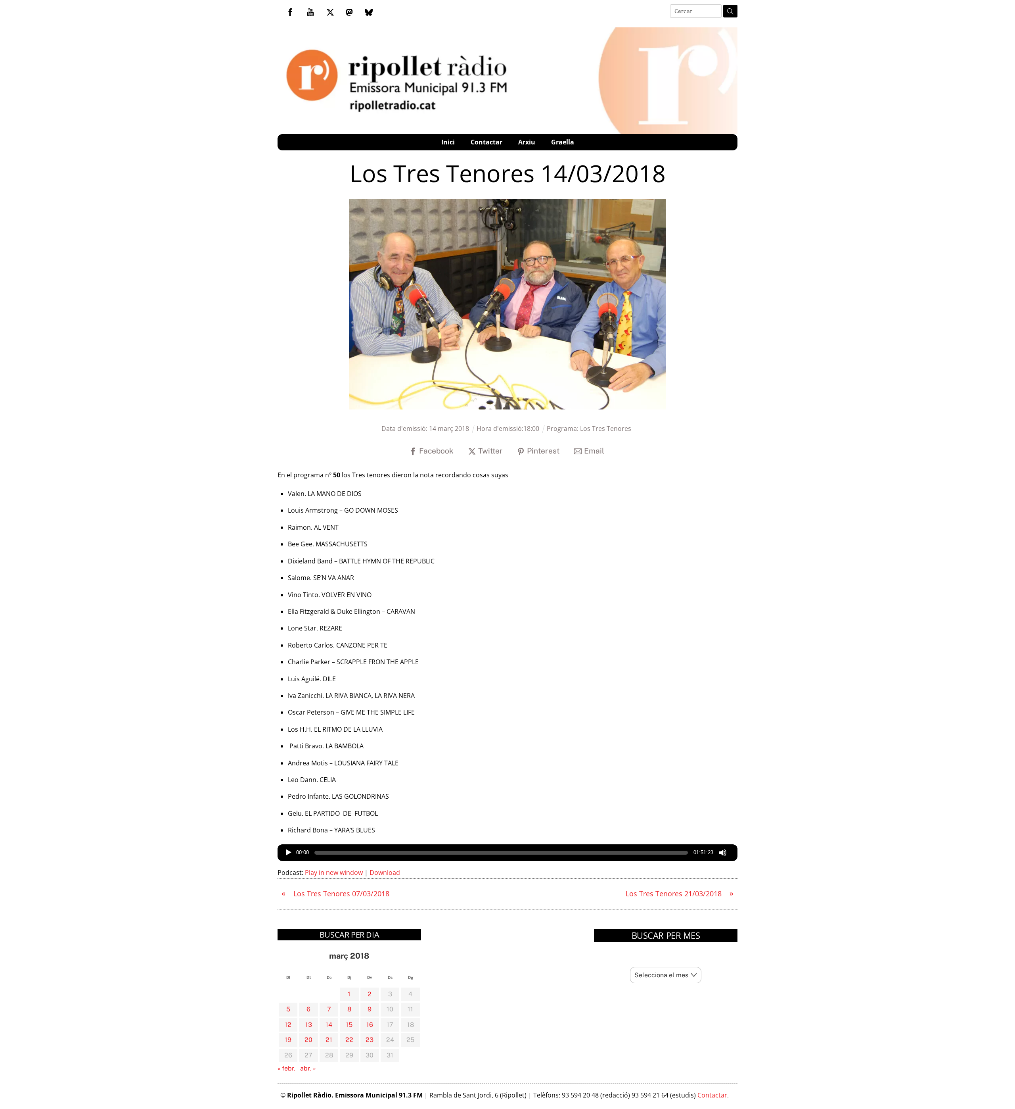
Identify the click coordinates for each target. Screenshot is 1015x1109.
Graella (562, 142)
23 (369, 1040)
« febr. (286, 1068)
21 (329, 1040)
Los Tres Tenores (605, 428)
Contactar (486, 142)
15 (349, 1024)
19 (288, 1040)
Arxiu (526, 142)
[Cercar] (730, 11)
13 (308, 1024)
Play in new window (334, 872)
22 (349, 1040)
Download (385, 872)
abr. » (308, 1068)
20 (308, 1040)
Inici (448, 142)
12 (288, 1024)
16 (369, 1024)
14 (329, 1024)
